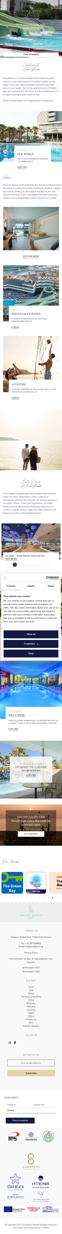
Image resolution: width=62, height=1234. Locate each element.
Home (31, 987)
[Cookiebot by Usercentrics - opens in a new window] (46, 578)
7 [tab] (39, 564)
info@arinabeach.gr (33, 946)
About (31, 993)
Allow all (31, 634)
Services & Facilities (31, 996)
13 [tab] (57, 897)
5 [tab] (31, 564)
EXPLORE (22, 167)
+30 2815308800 (33, 943)
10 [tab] (44, 897)
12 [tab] (52, 897)
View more (11, 558)
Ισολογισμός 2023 (31, 971)
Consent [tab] (11, 586)
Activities (31, 1003)
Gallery (31, 1013)
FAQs (31, 1022)
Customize (29, 644)
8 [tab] (44, 564)
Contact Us (31, 1019)
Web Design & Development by (31, 1228)
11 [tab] (48, 897)
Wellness (31, 1006)
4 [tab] (26, 564)
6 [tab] (35, 564)
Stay (31, 990)
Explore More (31, 256)
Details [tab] (31, 586)
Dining (31, 1000)
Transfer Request (31, 1026)
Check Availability (31, 54)
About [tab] (51, 586)
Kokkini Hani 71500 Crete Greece (35, 937)
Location (31, 1009)
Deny (31, 653)
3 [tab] (22, 564)
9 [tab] (48, 564)
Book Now (56, 7)
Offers (31, 1016)
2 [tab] (18, 564)
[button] (3, 8)
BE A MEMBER (31, 834)
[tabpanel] (31, 543)
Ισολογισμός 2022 (31, 967)
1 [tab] (13, 564)
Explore (15, 326)
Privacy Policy (31, 952)
